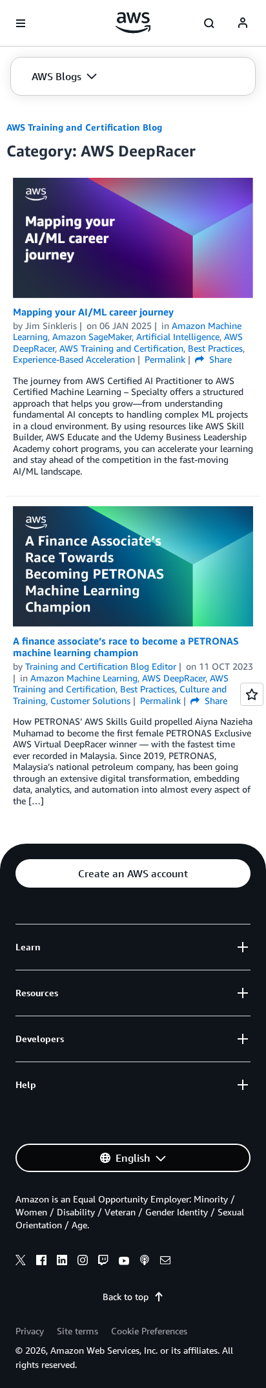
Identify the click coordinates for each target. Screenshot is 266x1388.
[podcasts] (144, 1262)
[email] (165, 1262)
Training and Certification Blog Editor (100, 666)
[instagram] (82, 1262)
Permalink (165, 359)
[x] (20, 1262)
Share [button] (219, 359)
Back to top (125, 1296)
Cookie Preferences (149, 1330)
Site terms (77, 1330)
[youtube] (124, 1262)
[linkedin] (62, 1262)
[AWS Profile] (243, 23)
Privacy (29, 1330)
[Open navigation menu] (20, 23)
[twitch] (103, 1262)
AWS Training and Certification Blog (84, 127)
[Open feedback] (251, 694)
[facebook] (41, 1262)
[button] (64, 76)
